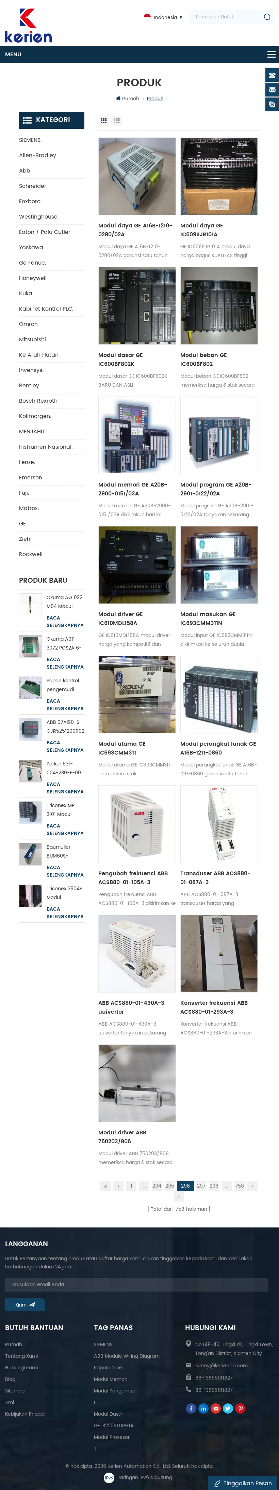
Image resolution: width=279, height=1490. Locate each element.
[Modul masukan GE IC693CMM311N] (219, 565)
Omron (28, 324)
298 (214, 1186)
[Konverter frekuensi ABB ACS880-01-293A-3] (219, 954)
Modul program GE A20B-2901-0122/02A (215, 489)
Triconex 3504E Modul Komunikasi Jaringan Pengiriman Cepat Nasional (65, 893)
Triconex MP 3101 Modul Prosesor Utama (65, 810)
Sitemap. (15, 1391)
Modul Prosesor (112, 1437)
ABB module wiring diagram (127, 1356)
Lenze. (27, 462)
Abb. (25, 170)
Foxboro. (30, 201)
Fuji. (24, 493)
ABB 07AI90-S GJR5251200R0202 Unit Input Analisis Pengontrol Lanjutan (66, 727)
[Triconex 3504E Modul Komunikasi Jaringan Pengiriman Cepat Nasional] (30, 896)
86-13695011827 (214, 1378)
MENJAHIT (32, 431)
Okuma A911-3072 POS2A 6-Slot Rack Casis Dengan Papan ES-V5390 (64, 644)
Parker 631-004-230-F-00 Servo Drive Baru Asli (64, 768)
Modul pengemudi (115, 1391)
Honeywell (33, 278)
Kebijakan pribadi (25, 1414)
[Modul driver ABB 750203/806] (137, 1083)
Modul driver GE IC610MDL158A (120, 619)
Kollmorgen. (35, 416)
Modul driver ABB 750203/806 (122, 1137)
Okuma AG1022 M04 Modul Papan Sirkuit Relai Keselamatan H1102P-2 (64, 602)
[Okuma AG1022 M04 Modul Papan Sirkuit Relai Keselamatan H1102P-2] (30, 605)
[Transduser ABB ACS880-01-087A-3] (219, 824)
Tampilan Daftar (117, 121)
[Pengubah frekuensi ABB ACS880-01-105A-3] (137, 824)
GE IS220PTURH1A (114, 1426)
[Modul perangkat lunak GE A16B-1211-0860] (219, 694)
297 (201, 1186)
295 (169, 1186)
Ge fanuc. (32, 262)
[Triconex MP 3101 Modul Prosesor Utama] (30, 813)
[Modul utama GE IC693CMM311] (137, 694)
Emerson (30, 477)
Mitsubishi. (33, 339)
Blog (10, 1379)
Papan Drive (108, 1368)
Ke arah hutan (39, 355)
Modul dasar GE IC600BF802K (120, 360)
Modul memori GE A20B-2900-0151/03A (132, 489)
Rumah (130, 99)
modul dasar (108, 1414)
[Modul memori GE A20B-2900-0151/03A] (137, 435)
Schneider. (33, 186)
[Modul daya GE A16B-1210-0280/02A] (137, 176)
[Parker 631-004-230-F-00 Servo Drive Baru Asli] (30, 771)
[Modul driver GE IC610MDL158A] (137, 565)
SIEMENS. (30, 140)
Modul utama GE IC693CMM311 (122, 748)
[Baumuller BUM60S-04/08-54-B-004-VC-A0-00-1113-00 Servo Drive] (30, 854)
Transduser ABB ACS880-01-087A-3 (215, 878)
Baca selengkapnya (65, 621)
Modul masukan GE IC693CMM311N (208, 619)
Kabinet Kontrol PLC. (46, 308)
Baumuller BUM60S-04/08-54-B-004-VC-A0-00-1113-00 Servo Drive (63, 852)
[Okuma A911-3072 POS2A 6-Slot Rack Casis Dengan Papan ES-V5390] (30, 646)
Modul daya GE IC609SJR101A (201, 230)
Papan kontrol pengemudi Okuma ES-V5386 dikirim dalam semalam (63, 685)
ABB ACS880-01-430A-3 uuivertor (131, 1007)
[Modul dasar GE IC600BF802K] (137, 306)
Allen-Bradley (37, 155)
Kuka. (26, 293)
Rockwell (31, 554)
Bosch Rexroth (38, 401)
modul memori (110, 1379)
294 (156, 1186)
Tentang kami (21, 1356)
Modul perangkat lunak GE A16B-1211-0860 (218, 748)
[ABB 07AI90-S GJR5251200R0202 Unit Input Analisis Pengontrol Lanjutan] (30, 729)
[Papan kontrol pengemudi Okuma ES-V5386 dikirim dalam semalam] (30, 688)
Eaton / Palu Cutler (44, 232)
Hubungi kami (21, 1368)
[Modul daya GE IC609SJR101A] (219, 176)
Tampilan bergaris (104, 121)
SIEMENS (103, 1345)
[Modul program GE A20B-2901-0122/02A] (219, 435)
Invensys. (31, 370)
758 (239, 1186)
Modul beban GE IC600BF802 (203, 360)
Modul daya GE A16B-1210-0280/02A (135, 230)
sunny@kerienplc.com (221, 1366)
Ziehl (25, 539)
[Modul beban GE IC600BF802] (219, 306)
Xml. (10, 1402)
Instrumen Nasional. (46, 447)
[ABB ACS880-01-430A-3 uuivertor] (137, 954)
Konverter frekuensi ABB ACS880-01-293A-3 (214, 1007)
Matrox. (29, 508)
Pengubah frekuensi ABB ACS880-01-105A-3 (133, 878)
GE (22, 523)
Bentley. (29, 385)
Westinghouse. (39, 216)
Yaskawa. (32, 247)
